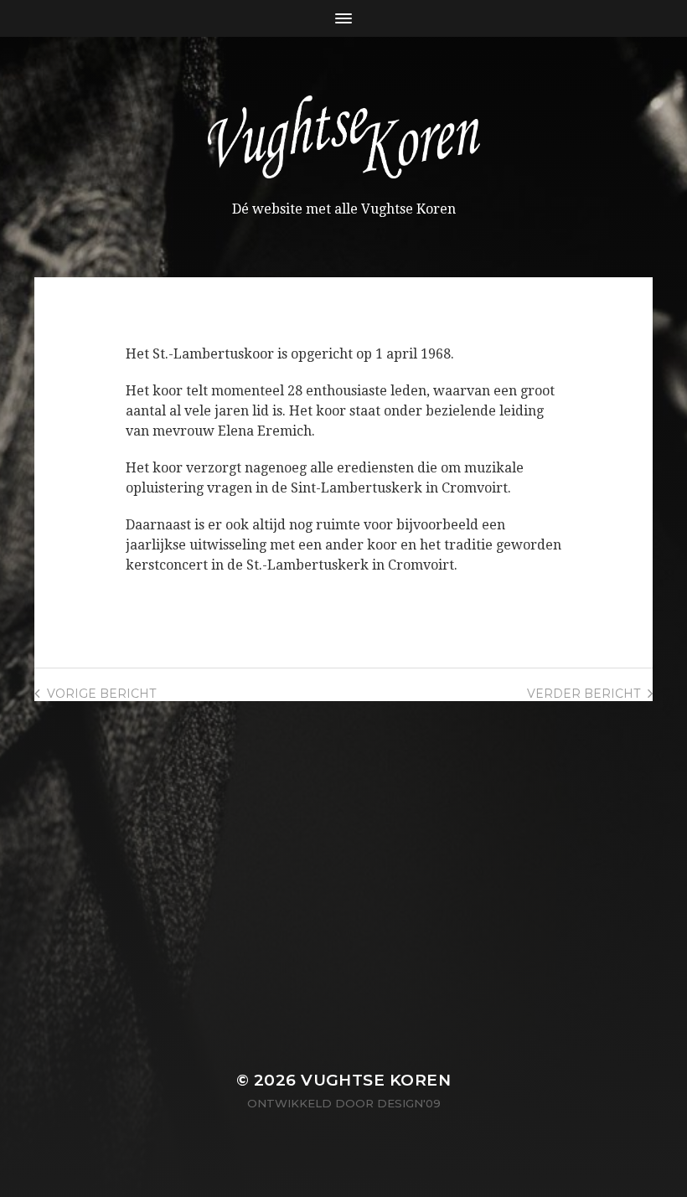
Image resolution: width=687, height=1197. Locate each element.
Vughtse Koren (376, 1080)
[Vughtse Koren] (344, 136)
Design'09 (409, 1103)
